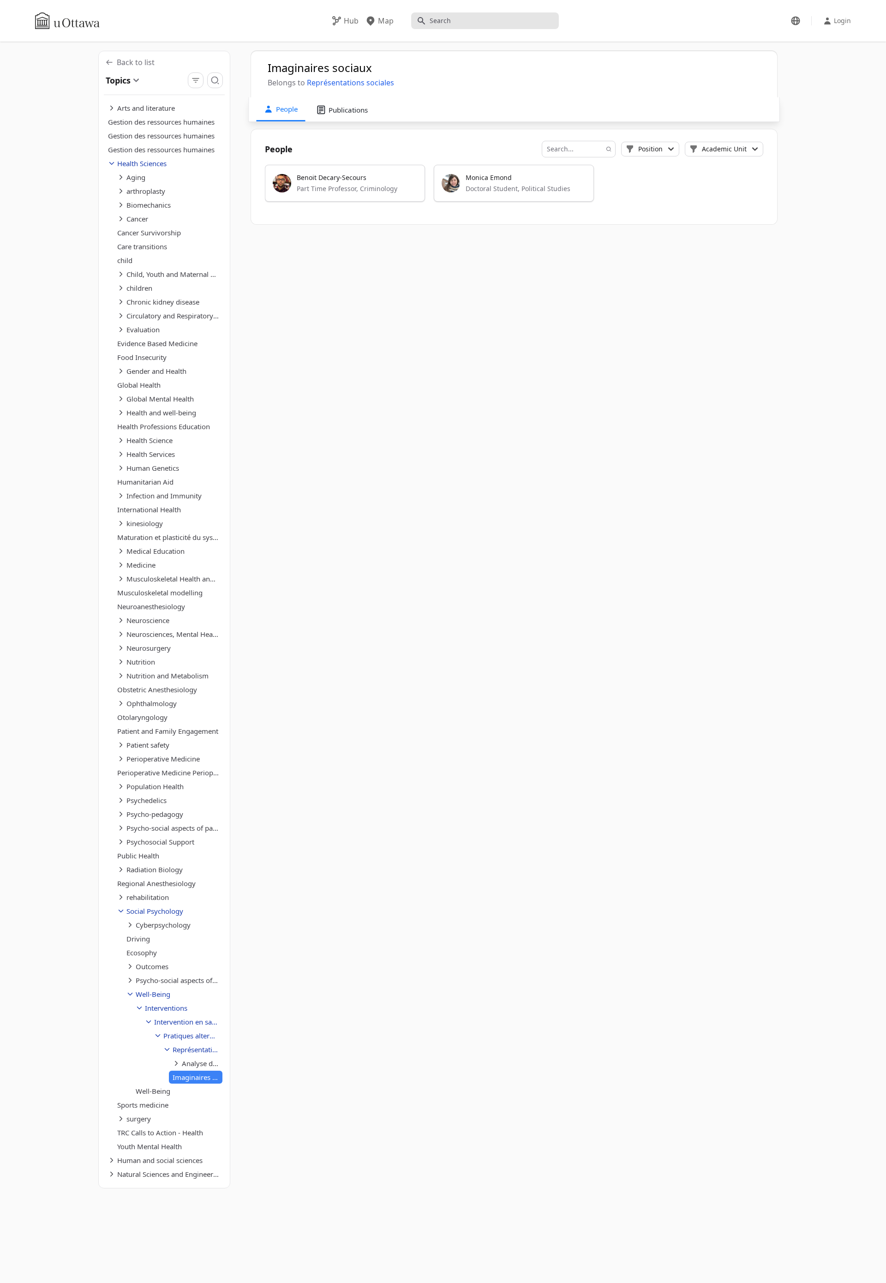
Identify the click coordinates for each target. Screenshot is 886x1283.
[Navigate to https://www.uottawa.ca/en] (67, 21)
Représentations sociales (350, 83)
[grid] (514, 187)
